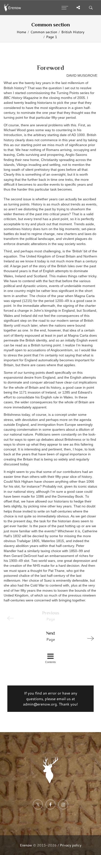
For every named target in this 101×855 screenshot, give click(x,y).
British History (72, 32)
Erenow (26, 845)
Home (21, 32)
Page (50, 636)
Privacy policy (70, 845)
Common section (43, 32)
